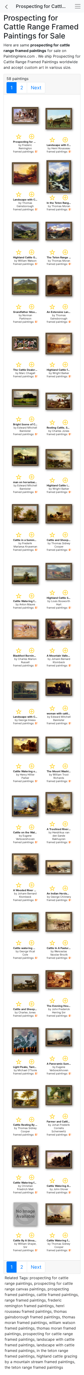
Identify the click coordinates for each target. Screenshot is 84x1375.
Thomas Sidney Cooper (60, 545)
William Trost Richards (61, 776)
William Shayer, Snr (27, 1245)
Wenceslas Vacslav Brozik (59, 953)
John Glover (60, 1189)
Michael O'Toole (27, 1070)
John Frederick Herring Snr (61, 1011)
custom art (34, 67)
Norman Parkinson (25, 317)
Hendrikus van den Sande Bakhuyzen (60, 836)
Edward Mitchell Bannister (27, 429)
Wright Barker (60, 373)
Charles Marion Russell (27, 660)
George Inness (27, 720)
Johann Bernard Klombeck (60, 660)
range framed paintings (25, 1300)
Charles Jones (60, 431)
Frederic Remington (25, 146)
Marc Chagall (27, 373)
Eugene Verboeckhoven (25, 837)
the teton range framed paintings (34, 1367)
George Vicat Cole (27, 953)
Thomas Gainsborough (25, 204)
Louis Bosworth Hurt (60, 602)
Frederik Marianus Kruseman (25, 545)
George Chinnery (61, 896)
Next (36, 87)
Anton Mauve (27, 604)
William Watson (27, 260)
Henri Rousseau (60, 148)
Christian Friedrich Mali (25, 1187)
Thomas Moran (61, 206)
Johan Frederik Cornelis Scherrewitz (61, 1128)
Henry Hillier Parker (27, 776)
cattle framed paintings (57, 1294)
